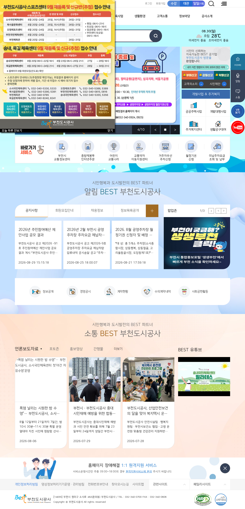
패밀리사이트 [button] (202, 484)
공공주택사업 (194, 111)
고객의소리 (190, 84)
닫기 (225, 468)
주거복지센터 (194, 129)
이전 (155, 129)
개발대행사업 (218, 111)
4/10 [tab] (141, 130)
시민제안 (215, 84)
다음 (175, 129)
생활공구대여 (218, 129)
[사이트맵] (224, 4)
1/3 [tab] (202, 210)
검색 (155, 36)
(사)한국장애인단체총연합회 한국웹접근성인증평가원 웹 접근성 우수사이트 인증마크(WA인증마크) (203, 499)
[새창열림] (238, 111)
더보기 (152, 211)
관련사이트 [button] (160, 484)
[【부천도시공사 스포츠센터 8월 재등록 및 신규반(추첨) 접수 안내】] (57, 64)
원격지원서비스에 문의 (139, 471)
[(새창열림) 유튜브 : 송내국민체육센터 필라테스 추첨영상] (204, 395)
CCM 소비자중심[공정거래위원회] (221, 499)
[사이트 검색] (211, 4)
